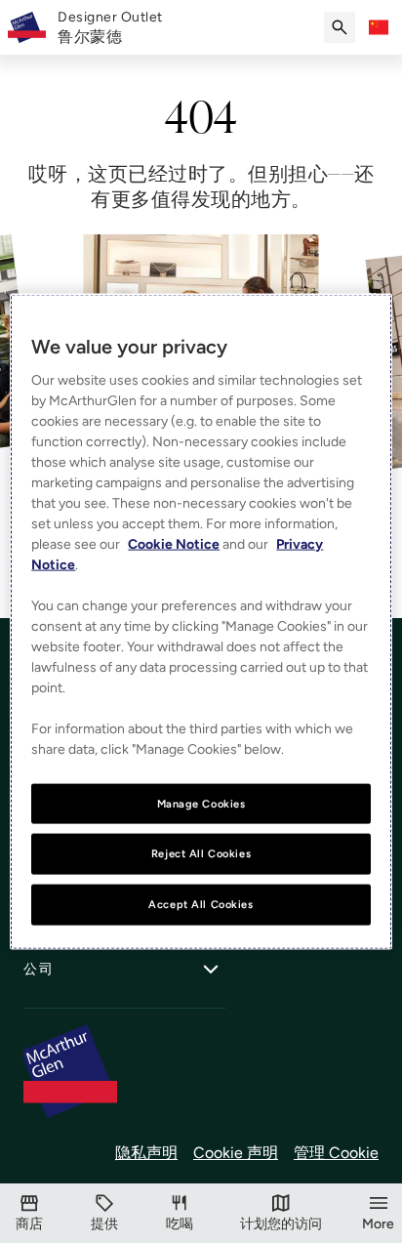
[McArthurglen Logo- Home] (27, 27)
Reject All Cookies (201, 853)
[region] (200, 621)
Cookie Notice (174, 543)
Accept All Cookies (200, 904)
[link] (110, 27)
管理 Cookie (336, 1152)
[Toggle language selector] (378, 27)
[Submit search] (339, 27)
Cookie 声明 (235, 1152)
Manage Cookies (201, 802)
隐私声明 (146, 1152)
